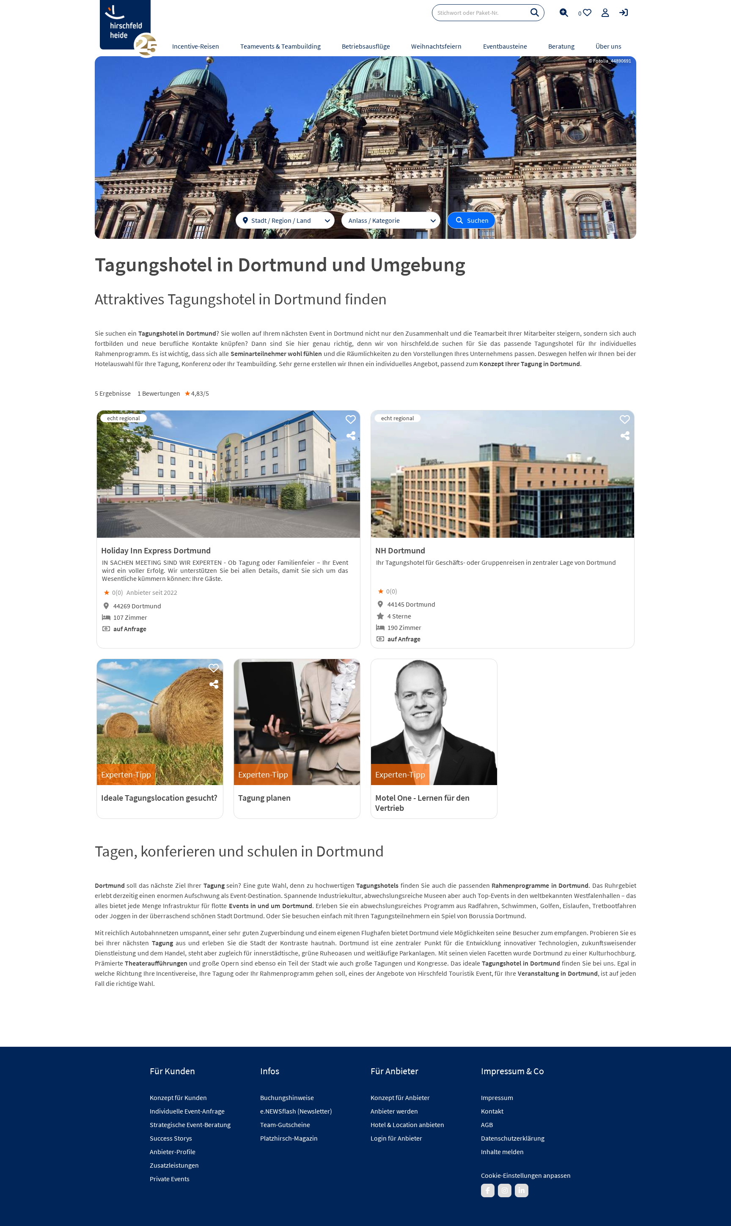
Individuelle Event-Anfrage (187, 1111)
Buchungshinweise (287, 1097)
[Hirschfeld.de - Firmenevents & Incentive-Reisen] (125, 24)
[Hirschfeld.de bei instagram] (504, 1190)
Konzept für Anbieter (400, 1097)
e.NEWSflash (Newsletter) (296, 1111)
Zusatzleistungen (174, 1165)
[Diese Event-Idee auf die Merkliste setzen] (350, 420)
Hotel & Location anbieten (407, 1124)
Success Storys (171, 1138)
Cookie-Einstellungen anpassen (526, 1175)
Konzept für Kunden (178, 1097)
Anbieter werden (394, 1111)
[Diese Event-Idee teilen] (350, 436)
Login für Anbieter (396, 1138)
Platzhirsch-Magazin (289, 1138)
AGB (487, 1124)
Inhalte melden (502, 1151)
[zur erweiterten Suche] (564, 13)
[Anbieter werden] (605, 13)
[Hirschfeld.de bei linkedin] (521, 1190)
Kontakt (492, 1111)
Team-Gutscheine (285, 1124)
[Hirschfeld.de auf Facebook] (488, 1190)
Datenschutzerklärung (512, 1138)
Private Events (170, 1178)
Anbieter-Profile (172, 1151)
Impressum (497, 1097)
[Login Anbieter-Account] (623, 13)
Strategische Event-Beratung (190, 1124)
